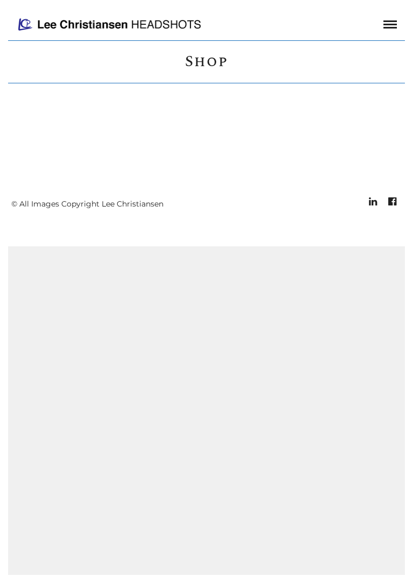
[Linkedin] (372, 201)
